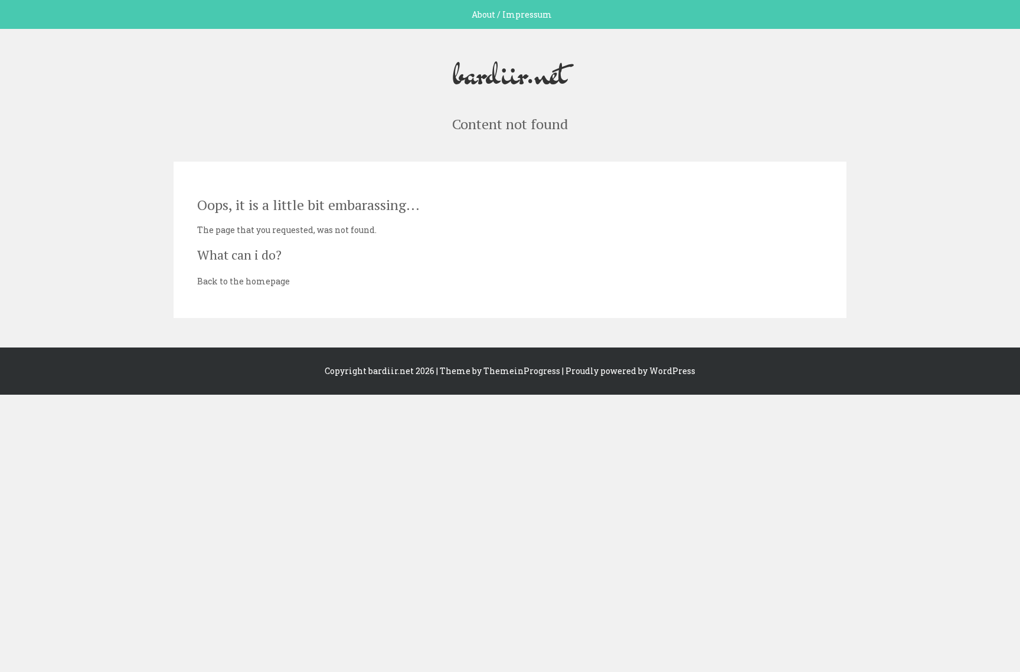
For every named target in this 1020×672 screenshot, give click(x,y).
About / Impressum (512, 14)
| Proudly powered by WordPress (628, 370)
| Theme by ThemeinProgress (498, 370)
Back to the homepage (243, 281)
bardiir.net (510, 73)
